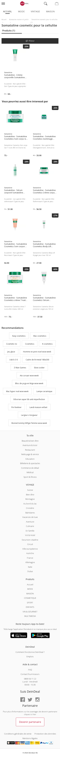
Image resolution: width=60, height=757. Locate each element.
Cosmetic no (11, 344)
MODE (30, 589)
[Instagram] (37, 699)
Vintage (35, 11)
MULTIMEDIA (30, 616)
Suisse (30, 490)
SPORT (30, 602)
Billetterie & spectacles (30, 463)
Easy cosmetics (18, 336)
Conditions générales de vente (17, 733)
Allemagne (30, 562)
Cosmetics (29, 344)
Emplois (30, 656)
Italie (30, 566)
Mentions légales (30, 738)
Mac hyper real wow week (17, 391)
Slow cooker (39, 367)
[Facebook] (22, 699)
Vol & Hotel (30, 535)
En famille (30, 530)
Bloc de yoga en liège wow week (29, 383)
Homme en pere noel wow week (37, 352)
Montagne (30, 499)
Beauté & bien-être (30, 440)
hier (34, 714)
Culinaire (30, 526)
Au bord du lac (30, 503)
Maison (50, 11)
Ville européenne (30, 548)
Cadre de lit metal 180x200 (37, 359)
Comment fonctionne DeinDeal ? (30, 652)
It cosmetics (47, 344)
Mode (21, 11)
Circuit (30, 544)
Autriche (30, 553)
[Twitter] (30, 699)
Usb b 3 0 (13, 359)
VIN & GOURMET (30, 611)
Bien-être (30, 494)
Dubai (30, 571)
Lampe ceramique (44, 391)
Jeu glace (11, 352)
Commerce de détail (30, 468)
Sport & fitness (30, 477)
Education (30, 458)
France (30, 557)
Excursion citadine (30, 539)
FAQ (30, 669)
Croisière (30, 508)
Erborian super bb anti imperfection (29, 399)
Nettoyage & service (30, 454)
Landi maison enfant (38, 407)
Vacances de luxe (30, 517)
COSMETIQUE (30, 598)
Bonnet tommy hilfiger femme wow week (29, 423)
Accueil (7, 11)
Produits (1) (8, 30)
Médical (30, 472)
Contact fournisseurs (30, 674)
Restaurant (30, 449)
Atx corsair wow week (29, 375)
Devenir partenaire (30, 722)
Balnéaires (30, 512)
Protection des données (45, 733)
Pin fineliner (16, 407)
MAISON (30, 593)
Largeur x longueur (29, 415)
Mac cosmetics (39, 336)
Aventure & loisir (30, 445)
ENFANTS (30, 607)
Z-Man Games (20, 367)
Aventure (30, 521)
